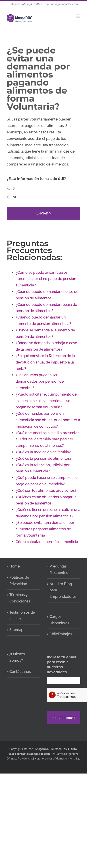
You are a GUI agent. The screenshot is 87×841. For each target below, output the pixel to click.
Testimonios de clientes (22, 615)
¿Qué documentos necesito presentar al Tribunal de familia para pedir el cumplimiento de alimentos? (47, 439)
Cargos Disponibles (59, 619)
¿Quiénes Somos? (17, 657)
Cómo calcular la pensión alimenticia (47, 542)
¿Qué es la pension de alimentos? (44, 458)
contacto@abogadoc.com (62, 4)
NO (15, 197)
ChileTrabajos (61, 634)
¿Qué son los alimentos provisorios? (46, 490)
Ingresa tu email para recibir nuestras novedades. (61, 664)
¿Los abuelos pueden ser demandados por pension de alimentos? (40, 381)
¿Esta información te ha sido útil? (36, 178)
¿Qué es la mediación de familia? (43, 452)
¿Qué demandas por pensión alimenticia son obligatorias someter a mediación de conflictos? (48, 420)
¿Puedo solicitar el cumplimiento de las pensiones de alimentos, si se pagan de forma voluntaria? (46, 400)
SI (14, 188)
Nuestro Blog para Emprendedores (63, 590)
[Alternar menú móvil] (78, 16)
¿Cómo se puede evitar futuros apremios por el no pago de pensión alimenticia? (46, 279)
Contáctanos (20, 672)
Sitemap (16, 630)
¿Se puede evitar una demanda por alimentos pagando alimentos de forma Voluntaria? (45, 529)
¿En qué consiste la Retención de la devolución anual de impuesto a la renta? (45, 362)
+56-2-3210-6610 (31, 4)
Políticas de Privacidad (19, 580)
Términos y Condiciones (19, 598)
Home (14, 566)
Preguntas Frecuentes (59, 569)
